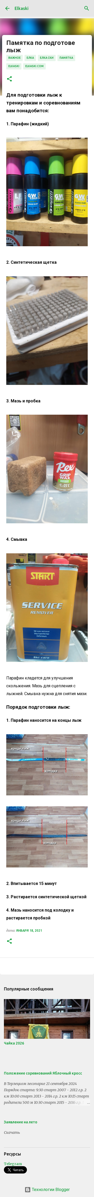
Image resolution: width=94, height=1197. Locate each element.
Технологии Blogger (50, 1189)
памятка (66, 57)
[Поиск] (87, 8)
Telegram (13, 1163)
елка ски (47, 57)
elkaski (13, 66)
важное (14, 57)
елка (30, 57)
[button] (9, 79)
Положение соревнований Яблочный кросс (43, 1073)
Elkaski (21, 8)
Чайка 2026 (14, 1043)
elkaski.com (34, 66)
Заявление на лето (20, 1122)
